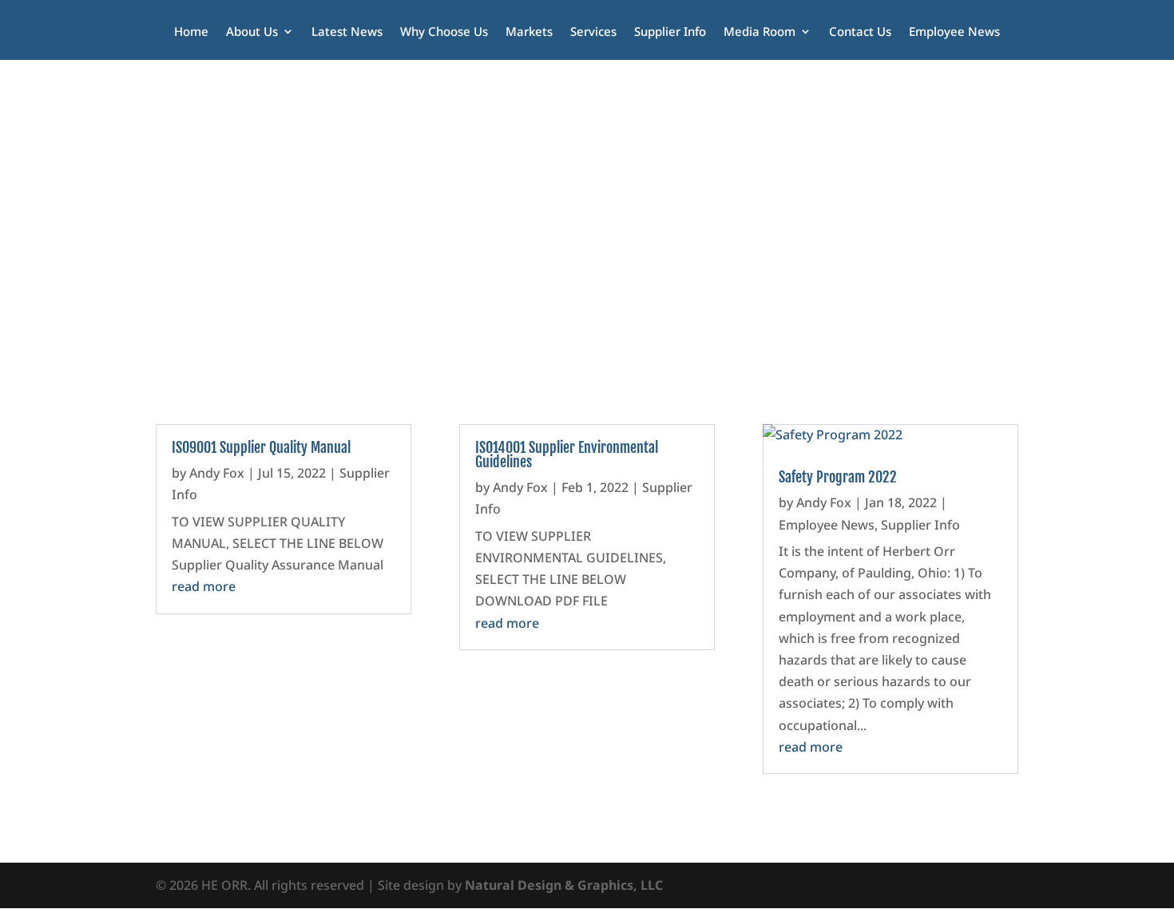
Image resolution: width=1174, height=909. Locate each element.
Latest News (347, 32)
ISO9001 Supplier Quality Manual (261, 447)
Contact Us (860, 32)
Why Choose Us (444, 32)
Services (593, 32)
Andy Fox (216, 473)
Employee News (954, 32)
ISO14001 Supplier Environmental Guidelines (566, 454)
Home (191, 32)
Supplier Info (670, 32)
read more (204, 586)
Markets (529, 32)
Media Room (759, 32)
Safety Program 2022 (838, 477)
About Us (252, 32)
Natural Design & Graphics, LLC (564, 885)
